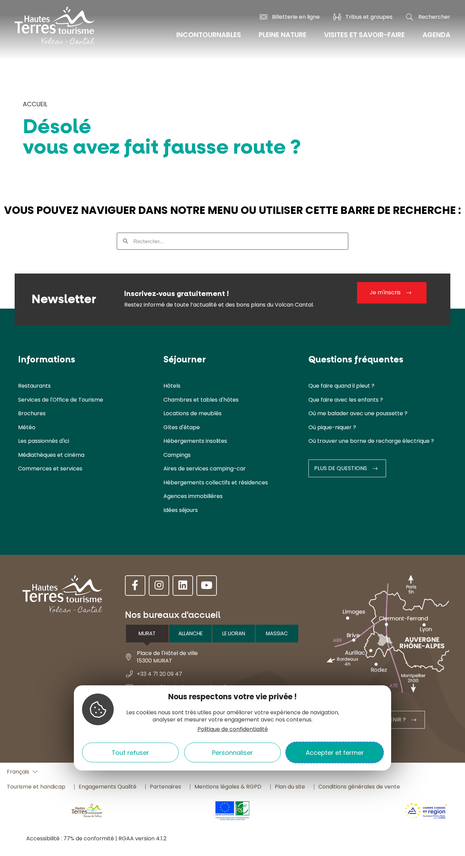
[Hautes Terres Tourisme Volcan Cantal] (55, 30)
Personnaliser (232, 752)
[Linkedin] (183, 585)
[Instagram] (159, 585)
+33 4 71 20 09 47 (159, 674)
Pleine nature (282, 35)
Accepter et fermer (335, 752)
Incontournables (208, 35)
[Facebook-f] (135, 585)
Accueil (35, 104)
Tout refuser (130, 752)
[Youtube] (206, 585)
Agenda (436, 35)
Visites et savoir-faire (364, 35)
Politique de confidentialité (232, 729)
